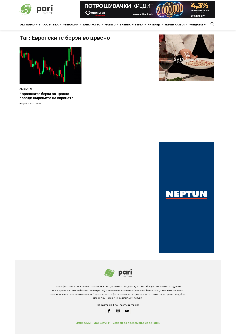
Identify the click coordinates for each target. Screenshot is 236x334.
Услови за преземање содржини (136, 323)
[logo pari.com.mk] (49, 9)
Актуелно (26, 89)
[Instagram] (118, 311)
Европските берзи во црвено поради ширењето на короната (47, 96)
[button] (212, 23)
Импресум (83, 323)
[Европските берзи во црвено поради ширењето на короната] (50, 65)
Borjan (23, 103)
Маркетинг (101, 323)
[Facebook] (108, 311)
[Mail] (127, 311)
